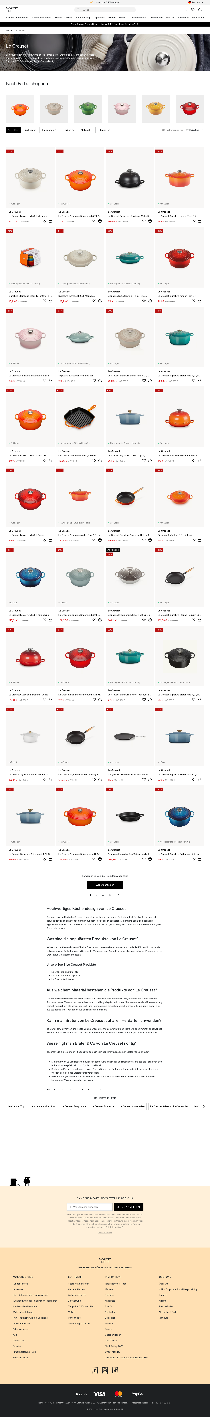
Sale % (108, 1306)
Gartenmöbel (74, 1318)
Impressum (18, 1289)
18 (110, 894)
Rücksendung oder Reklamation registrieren (35, 1301)
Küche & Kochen (63, 17)
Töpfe (141, 917)
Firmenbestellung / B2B (24, 1352)
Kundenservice (20, 1284)
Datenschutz (19, 1340)
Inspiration (198, 17)
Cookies (17, 1346)
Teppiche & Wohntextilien (81, 1306)
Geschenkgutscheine (79, 1323)
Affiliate (162, 1301)
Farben (67, 130)
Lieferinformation (21, 1323)
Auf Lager (30, 130)
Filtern (15, 130)
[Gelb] (156, 109)
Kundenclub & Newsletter (25, 1306)
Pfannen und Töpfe (73, 1029)
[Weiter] (204, 1106)
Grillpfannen (53, 951)
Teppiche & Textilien (104, 17)
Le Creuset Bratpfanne (73, 1106)
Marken (170, 17)
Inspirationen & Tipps (115, 1284)
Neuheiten (157, 17)
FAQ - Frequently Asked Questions (30, 1318)
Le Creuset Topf (16, 1106)
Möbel (122, 17)
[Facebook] (95, 1370)
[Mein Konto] (185, 9)
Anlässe (109, 1323)
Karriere (163, 1295)
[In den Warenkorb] (50, 221)
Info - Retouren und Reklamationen (30, 1295)
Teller (157, 1006)
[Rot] (190, 109)
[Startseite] (12, 9)
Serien (102, 130)
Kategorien (48, 130)
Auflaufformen (71, 951)
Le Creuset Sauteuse (102, 1106)
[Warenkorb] (200, 9)
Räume (108, 1329)
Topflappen (72, 1009)
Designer (109, 1295)
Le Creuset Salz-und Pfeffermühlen (169, 1106)
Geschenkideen (113, 1335)
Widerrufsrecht (20, 1357)
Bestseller (110, 1318)
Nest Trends (111, 1340)
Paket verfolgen (21, 1329)
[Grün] (88, 109)
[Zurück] (6, 1106)
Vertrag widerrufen (105, 1233)
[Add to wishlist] (44, 221)
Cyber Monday (112, 1352)
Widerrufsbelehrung (23, 1312)
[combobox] (196, 2)
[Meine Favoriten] (192, 9)
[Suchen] (78, 9)
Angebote (183, 17)
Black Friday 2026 (114, 1346)
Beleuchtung (83, 17)
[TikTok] (115, 1370)
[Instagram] (105, 1370)
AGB (15, 1335)
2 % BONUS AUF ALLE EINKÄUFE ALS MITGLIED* (107, 3)
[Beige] (54, 109)
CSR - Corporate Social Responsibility (178, 1289)
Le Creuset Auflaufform (43, 1106)
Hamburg (163, 1318)
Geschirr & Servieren (17, 17)
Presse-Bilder (166, 1306)
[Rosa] (122, 109)
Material (85, 130)
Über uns (163, 1284)
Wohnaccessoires (41, 17)
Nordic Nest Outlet (168, 1312)
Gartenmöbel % (138, 17)
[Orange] (20, 109)
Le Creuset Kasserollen (132, 1106)
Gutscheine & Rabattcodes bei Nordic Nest (126, 1357)
